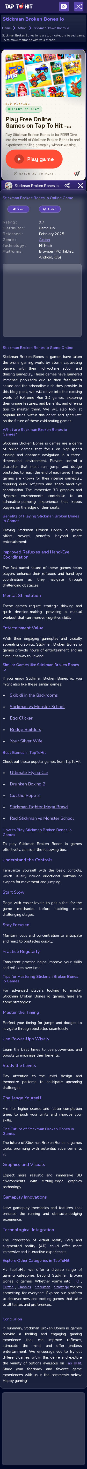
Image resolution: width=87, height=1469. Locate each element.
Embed (52, 209)
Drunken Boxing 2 (27, 784)
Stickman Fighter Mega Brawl (39, 807)
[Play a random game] (78, 6)
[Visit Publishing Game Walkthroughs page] (64, 6)
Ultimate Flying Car (29, 772)
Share (20, 209)
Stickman (42, 1287)
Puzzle (8, 1287)
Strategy (61, 1287)
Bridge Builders (25, 729)
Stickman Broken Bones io (36, 185)
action (44, 239)
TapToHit (73, 1363)
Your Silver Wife (26, 741)
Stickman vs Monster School (37, 707)
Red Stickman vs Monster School (42, 818)
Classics (24, 1287)
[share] (67, 185)
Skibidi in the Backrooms (34, 695)
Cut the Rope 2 (25, 795)
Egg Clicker (21, 718)
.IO (77, 1281)
